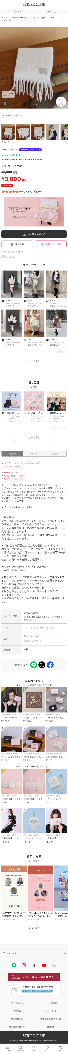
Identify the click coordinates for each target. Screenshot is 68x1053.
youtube (44, 965)
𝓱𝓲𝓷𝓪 (8, 300)
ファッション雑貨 (33, 628)
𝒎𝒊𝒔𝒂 (30, 300)
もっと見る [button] (34, 437)
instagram (24, 965)
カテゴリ (51, 11)
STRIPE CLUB (34, 4)
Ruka (52, 300)
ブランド (16, 11)
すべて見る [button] (34, 361)
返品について (8, 256)
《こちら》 (20, 476)
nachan (53, 339)
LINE (14, 965)
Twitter (34, 965)
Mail (54, 965)
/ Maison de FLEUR (21, 159)
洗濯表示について (33, 641)
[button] (63, 68)
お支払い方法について (12, 252)
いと (30, 339)
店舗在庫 (19, 244)
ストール (48, 628)
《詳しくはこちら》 (11, 466)
